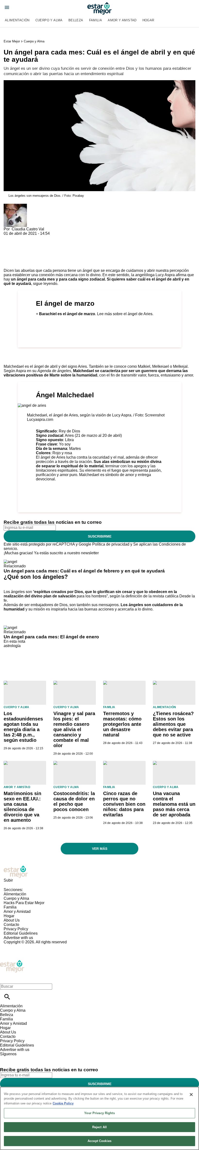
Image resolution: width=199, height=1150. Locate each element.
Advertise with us (18, 938)
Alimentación (17, 20)
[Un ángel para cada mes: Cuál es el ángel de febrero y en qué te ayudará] (10, 562)
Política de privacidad (110, 544)
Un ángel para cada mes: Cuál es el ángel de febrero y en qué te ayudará (84, 570)
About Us (12, 920)
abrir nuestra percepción (168, 270)
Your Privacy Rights (99, 1113)
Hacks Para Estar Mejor (24, 903)
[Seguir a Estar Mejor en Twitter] (17, 1058)
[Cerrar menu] (5, 978)
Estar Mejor (12, 41)
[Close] (191, 1094)
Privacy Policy (16, 929)
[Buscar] (7, 997)
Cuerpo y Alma (49, 20)
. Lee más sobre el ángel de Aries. (96, 314)
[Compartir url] (9, 263)
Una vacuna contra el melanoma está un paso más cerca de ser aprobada (174, 804)
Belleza (75, 20)
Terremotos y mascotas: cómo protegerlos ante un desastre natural (122, 724)
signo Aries (77, 366)
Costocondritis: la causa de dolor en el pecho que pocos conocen (74, 801)
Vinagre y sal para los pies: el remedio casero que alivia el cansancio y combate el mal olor (74, 729)
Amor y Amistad (122, 20)
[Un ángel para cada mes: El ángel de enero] (10, 628)
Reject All (99, 1127)
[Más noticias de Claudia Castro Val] (15, 206)
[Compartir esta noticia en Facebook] (21, 238)
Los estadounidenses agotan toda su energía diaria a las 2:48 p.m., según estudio (23, 727)
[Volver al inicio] (12, 962)
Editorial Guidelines (21, 933)
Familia (95, 20)
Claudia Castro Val (28, 229)
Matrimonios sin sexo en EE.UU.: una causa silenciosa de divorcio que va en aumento (22, 807)
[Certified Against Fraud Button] (21, 946)
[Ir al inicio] (99, 871)
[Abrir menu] (6, 7)
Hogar (148, 20)
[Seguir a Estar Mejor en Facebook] (6, 1058)
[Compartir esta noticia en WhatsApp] (10, 238)
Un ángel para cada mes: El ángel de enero (51, 636)
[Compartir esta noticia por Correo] (44, 238)
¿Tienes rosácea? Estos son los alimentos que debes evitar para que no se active (173, 724)
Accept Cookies (99, 1141)
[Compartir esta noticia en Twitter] (33, 238)
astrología (12, 646)
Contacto (11, 925)
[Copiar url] (15, 252)
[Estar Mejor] (99, 8)
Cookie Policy (63, 1103)
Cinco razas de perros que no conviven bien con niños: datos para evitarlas (124, 804)
